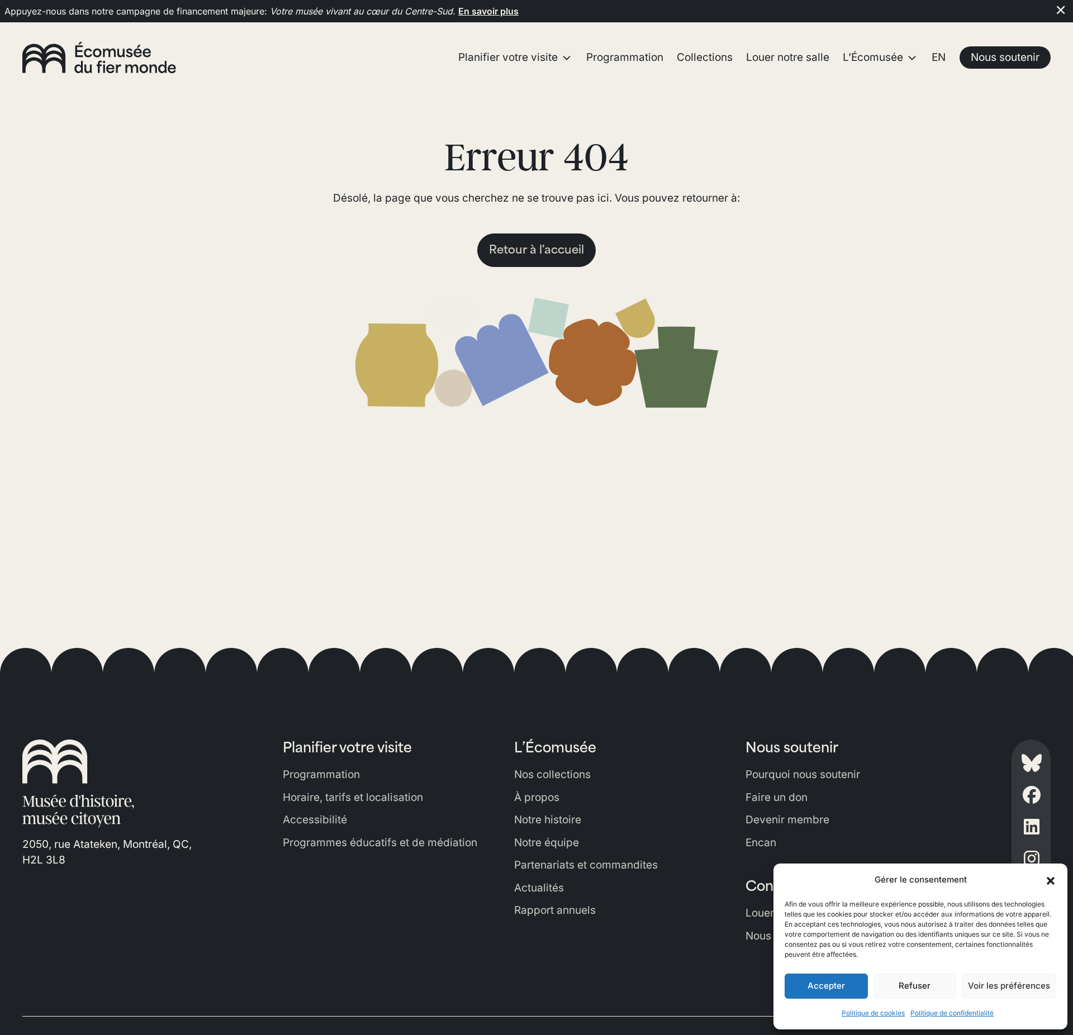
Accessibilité (315, 819)
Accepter (826, 985)
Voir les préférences (1009, 985)
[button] (1050, 879)
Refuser (914, 985)
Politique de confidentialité (952, 1013)
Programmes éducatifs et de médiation (380, 842)
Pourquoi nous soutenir (803, 774)
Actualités (539, 887)
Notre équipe (546, 842)
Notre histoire (547, 819)
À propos (536, 797)
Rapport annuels (555, 910)
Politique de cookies (873, 1013)
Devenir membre (787, 819)
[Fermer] (1060, 10)
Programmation (321, 774)
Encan (761, 842)
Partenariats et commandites (586, 864)
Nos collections (552, 774)
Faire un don (777, 797)
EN (939, 57)
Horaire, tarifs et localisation (353, 797)
